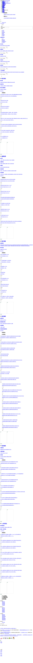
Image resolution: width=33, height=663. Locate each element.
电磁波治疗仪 (2, 249)
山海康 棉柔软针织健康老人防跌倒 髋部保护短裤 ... (8, 469)
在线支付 (3, 607)
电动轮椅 (3, 32)
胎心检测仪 (12, 170)
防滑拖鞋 (4, 456)
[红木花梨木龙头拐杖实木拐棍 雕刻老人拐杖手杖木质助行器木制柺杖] (11, 124)
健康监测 (1, 49)
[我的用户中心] (0, 640)
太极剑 (8, 323)
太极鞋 (4, 327)
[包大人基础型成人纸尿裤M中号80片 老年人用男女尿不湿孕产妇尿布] (11, 570)
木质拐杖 (1, 85)
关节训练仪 (5, 245)
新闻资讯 (3, 40)
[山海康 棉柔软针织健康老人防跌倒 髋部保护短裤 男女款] (9, 467)
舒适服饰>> (2, 458)
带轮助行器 (5, 82)
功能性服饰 (2, 451)
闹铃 (21, 174)
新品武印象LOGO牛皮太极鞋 (4, 373)
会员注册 (11, 14)
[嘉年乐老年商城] (0, 19)
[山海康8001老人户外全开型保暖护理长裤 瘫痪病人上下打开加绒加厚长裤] (11, 473)
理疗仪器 (4, 56)
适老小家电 (8, 61)
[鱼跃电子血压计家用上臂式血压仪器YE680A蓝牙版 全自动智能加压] (11, 221)
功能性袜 (2, 447)
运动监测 (2, 172)
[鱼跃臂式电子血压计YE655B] (5, 209)
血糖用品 (2, 161)
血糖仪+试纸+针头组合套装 (10, 163)
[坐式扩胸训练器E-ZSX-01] (4, 278)
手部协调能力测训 (23, 245)
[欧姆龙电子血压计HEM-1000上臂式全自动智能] (7, 179)
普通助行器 (9, 82)
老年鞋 (3, 30)
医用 (5, 167)
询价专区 (3, 39)
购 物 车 (0, 645)
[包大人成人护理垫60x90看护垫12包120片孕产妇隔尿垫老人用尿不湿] (11, 552)
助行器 (1, 45)
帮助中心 (14, 628)
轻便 (2, 89)
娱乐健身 (1, 65)
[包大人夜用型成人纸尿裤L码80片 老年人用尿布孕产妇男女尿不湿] (10, 546)
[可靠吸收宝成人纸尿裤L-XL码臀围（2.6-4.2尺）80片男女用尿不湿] (10, 576)
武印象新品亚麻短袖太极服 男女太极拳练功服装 (9, 421)
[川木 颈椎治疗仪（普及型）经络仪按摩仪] (7, 296)
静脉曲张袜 (2, 449)
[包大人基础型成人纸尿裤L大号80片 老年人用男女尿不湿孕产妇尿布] (11, 564)
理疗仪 (6, 249)
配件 (10, 323)
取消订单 (3, 617)
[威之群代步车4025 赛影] (4, 100)
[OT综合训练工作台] (3, 290)
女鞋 (1, 456)
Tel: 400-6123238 (6, 635)
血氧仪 (1, 165)
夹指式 (8, 167)
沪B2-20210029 (6, 633)
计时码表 (19, 174)
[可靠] (3, 12)
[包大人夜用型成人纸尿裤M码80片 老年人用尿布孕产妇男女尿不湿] (10, 540)
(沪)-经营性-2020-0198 (24, 632)
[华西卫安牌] (4, 3)
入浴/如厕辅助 (2, 70)
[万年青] (3, 4)
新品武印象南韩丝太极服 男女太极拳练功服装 (7, 349)
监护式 (1, 167)
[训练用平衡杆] (2, 272)
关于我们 (3, 42)
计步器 (1, 174)
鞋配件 (10, 456)
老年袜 (5, 449)
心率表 (4, 170)
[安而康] (3, 11)
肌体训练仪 (28, 245)
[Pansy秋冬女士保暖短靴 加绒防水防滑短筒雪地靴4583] (8, 497)
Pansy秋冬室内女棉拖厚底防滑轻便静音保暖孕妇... (8, 493)
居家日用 (4, 61)
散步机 (1, 323)
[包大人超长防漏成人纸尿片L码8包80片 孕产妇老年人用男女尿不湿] (10, 558)
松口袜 (10, 449)
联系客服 (3, 603)
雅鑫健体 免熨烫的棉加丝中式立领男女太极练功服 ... (8, 361)
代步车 (3, 31)
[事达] (3, 10)
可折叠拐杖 (8, 85)
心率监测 (8, 174)
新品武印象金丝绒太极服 (4, 355)
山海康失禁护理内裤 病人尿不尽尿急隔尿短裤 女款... (8, 463)
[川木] (3, 7)
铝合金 (12, 82)
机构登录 (8, 628)
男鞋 (2, 456)
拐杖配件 (11, 85)
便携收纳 (1, 61)
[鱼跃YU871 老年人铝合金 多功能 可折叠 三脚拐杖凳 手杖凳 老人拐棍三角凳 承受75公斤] (14, 118)
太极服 (1, 327)
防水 (3, 174)
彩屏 (3, 167)
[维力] (3, 6)
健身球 (6, 323)
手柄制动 (4, 89)
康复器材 (1, 56)
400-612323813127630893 (3, 23)
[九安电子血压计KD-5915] (4, 215)
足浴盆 (3, 35)
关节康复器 (2, 245)
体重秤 (15, 170)
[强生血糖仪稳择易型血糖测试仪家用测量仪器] (7, 197)
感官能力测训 (18, 245)
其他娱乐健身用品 (13, 66)
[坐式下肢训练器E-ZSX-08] (4, 254)
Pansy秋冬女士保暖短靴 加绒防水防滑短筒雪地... (7, 499)
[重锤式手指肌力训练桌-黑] (4, 284)
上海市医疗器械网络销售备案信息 (5, 632)
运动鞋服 (9, 66)
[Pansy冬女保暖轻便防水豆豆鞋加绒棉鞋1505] (7, 485)
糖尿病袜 (7, 449)
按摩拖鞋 (7, 456)
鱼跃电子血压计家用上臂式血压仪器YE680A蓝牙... (8, 222)
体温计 (1, 170)
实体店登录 (5, 628)
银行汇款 (3, 608)
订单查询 (14, 14)
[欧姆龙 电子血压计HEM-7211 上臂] (5, 185)
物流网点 (3, 610)
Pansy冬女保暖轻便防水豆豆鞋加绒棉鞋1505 (7, 487)
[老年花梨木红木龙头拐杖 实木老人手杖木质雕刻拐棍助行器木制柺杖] (11, 94)
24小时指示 (14, 174)
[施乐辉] (3, 5)
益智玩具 (1, 66)
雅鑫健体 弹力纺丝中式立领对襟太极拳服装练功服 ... (10, 397)
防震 (17, 174)
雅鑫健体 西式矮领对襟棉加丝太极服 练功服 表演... (8, 367)
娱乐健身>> (2, 330)
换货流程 (3, 614)
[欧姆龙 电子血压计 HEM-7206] (5, 191)
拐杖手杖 (4, 45)
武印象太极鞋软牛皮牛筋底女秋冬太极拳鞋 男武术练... (8, 343)
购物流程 (5, 14)
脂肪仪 (6, 170)
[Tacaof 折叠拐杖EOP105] (4, 136)
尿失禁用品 (2, 525)
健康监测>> (2, 175)
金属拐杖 (4, 85)
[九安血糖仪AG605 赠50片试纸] (5, 203)
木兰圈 (12, 323)
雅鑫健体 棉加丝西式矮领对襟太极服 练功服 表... (9, 385)
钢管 (14, 82)
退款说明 (3, 615)
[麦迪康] (3, 2)
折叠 (1, 89)
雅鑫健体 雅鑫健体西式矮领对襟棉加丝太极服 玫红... (10, 427)
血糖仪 (1, 163)
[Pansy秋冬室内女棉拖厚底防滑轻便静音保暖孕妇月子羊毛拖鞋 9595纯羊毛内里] (12, 491)
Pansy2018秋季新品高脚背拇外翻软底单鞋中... (7, 505)
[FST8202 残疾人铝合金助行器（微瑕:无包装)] (7, 130)
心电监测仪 (8, 170)
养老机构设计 (4, 41)
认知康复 (9, 245)
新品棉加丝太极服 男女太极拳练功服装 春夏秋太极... (8, 379)
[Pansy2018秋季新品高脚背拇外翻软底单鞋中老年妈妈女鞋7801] (10, 503)
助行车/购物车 (8, 45)
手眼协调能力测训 (13, 245)
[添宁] (3, 8)
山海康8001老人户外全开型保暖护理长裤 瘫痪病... (7, 475)
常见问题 (8, 14)
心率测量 (5, 174)
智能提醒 (11, 174)
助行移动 (4, 78)
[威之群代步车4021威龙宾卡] (4, 106)
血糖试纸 (4, 163)
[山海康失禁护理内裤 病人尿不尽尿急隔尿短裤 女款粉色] (9, 461)
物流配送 (3, 611)
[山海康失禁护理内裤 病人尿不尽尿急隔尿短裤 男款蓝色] (9, 479)
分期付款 (3, 609)
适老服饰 (4, 445)
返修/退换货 (4, 616)
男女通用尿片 (2, 527)
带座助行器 (2, 82)
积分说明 (3, 622)
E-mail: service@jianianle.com (13, 635)
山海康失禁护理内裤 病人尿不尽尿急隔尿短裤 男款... (8, 481)
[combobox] (5, 27)
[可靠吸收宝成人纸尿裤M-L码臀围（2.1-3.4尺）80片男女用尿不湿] (10, 534)
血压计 (1, 158)
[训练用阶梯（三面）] (3, 266)
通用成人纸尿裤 (7, 527)
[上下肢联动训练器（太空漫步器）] (5, 260)
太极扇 (4, 323)
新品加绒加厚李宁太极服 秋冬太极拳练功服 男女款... (8, 337)
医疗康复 (1, 54)
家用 (6, 167)
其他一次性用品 (3, 529)
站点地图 (11, 628)
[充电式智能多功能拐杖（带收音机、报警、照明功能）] (9, 112)
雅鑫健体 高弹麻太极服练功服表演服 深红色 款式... (10, 415)
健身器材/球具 (5, 66)
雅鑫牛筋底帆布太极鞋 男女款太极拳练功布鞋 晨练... (10, 391)
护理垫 (11, 527)
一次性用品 (4, 523)
